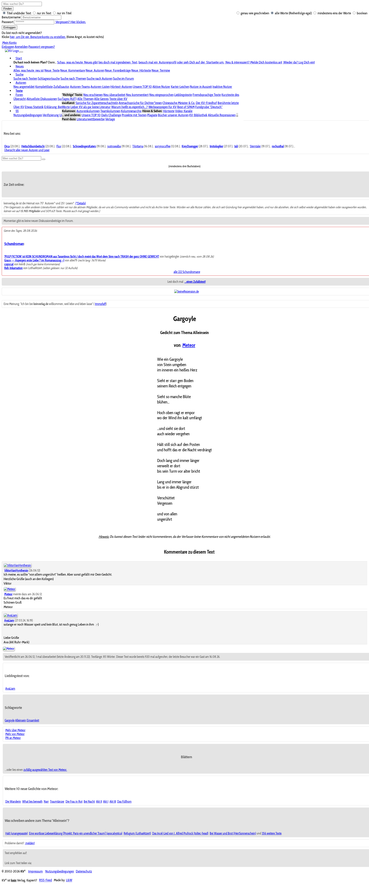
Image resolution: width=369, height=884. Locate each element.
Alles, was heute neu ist (28, 70)
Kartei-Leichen (180, 87)
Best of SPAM (186, 107)
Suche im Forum (123, 78)
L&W (69, 880)
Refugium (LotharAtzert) (137, 833)
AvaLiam (10, 688)
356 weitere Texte (271, 833)
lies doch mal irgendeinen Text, (118, 62)
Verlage (110, 119)
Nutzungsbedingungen (27, 115)
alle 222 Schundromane (187, 272)
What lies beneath (32, 801)
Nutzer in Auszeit (201, 87)
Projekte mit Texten (134, 115)
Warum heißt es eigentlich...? (129, 107)
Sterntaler (255, 146)
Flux (58, 146)
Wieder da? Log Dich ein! (299, 62)
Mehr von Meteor (15, 734)
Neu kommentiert (137, 95)
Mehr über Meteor (15, 730)
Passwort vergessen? (41, 47)
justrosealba (114, 146)
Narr (46, 801)
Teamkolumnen (110, 111)
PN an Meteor (13, 738)
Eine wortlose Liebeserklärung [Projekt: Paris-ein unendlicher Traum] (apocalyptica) (75, 833)
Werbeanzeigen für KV (162, 107)
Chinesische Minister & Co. (179, 103)
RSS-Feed (45, 880)
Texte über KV (118, 99)
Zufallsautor (61, 87)
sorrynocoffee (162, 146)
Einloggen (9, 27)
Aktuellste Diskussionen (41, 99)
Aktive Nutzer (161, 87)
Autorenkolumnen (88, 111)
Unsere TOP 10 (142, 87)
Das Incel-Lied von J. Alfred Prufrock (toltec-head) (180, 833)
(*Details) (80, 203)
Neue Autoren (95, 70)
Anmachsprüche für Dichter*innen (140, 103)
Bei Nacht (89, 801)
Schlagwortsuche (49, 78)
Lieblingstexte (183, 95)
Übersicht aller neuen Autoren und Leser (27, 150)
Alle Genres (101, 99)
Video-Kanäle (183, 111)
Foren (19, 95)
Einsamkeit (33, 720)
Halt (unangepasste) (16, 833)
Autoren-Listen (100, 87)
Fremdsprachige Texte (207, 95)
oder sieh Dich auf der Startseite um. (200, 62)
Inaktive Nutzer (222, 87)
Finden (7, 8)
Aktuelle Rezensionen (222, 115)
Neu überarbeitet (114, 95)
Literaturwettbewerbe (91, 119)
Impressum (35, 871)
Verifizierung (51, 115)
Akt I (105, 801)
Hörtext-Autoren (121, 87)
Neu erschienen (93, 95)
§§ (17, 111)
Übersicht (19, 99)
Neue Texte (52, 70)
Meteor (188, 345)
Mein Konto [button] (9, 43)
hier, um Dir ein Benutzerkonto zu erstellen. (38, 37)
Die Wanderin (13, 801)
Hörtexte (168, 111)
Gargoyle (10, 720)
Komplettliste (44, 87)
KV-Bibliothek (198, 115)
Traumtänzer (57, 801)
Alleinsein (20, 720)
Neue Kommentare (72, 70)
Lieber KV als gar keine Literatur (90, 107)
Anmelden (21, 47)
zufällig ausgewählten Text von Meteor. (45, 770)
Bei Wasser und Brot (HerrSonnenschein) (233, 833)
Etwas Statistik (34, 107)
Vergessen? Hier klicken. (70, 22)
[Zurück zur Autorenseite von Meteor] (9, 649)
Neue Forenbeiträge (118, 70)
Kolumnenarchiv (131, 111)
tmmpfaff (100, 304)
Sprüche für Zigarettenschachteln (97, 103)
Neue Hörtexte (141, 70)
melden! (30, 843)
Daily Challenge (111, 115)
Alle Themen (85, 99)
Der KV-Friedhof (206, 103)
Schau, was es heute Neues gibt (77, 62)
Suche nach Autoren (99, 78)
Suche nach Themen (73, 78)
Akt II (99, 801)
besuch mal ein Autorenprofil (157, 62)
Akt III (113, 801)
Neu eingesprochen (161, 95)
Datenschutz (84, 871)
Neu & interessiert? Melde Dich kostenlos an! (253, 62)
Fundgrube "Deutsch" (209, 107)
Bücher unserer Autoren (173, 115)
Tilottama (137, 146)
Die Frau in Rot (74, 801)
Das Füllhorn (124, 801)
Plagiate (152, 115)
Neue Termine (161, 70)
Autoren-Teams (80, 87)
